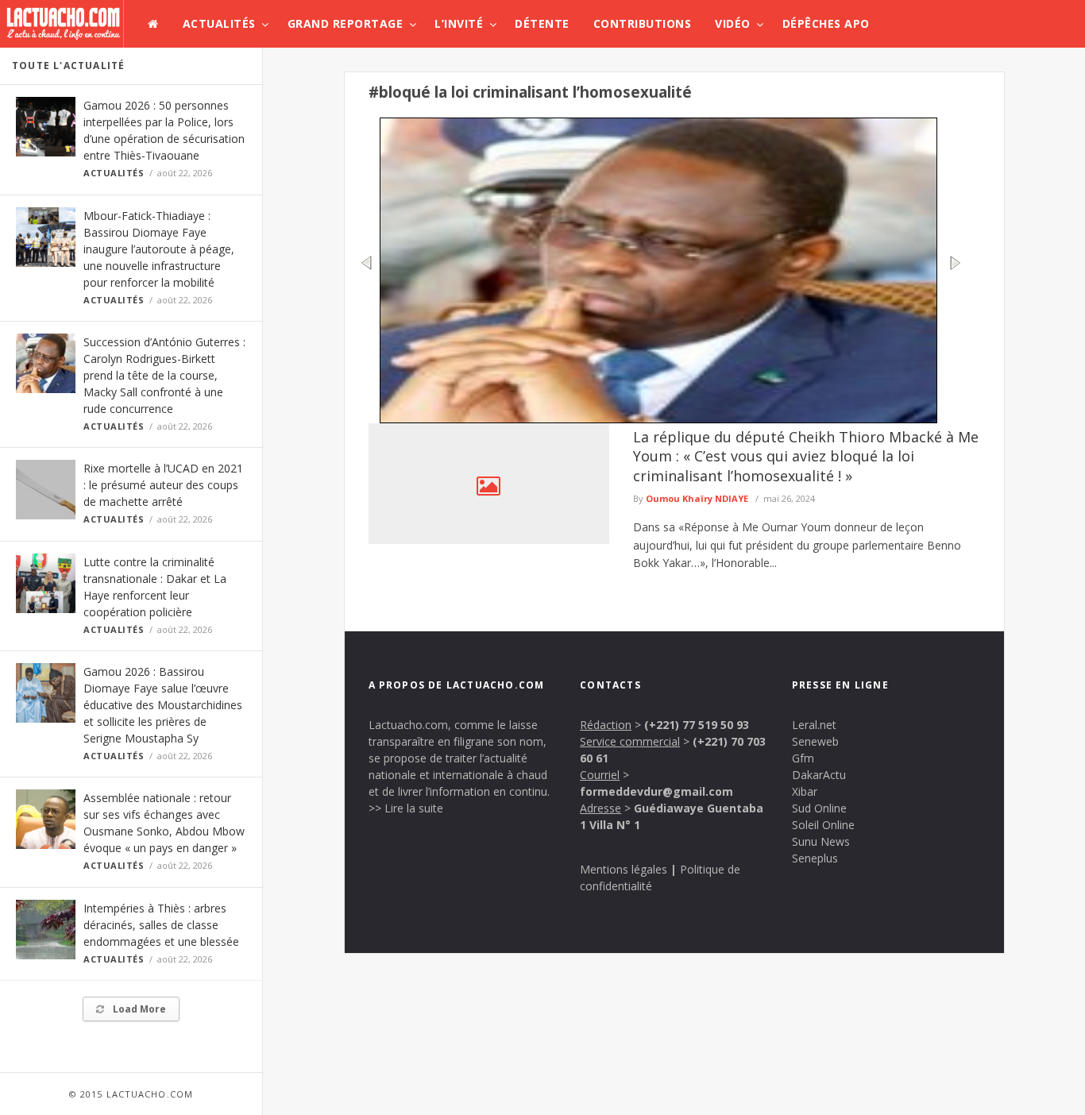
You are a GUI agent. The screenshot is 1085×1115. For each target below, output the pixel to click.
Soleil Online (823, 824)
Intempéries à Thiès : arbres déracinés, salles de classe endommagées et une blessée (161, 925)
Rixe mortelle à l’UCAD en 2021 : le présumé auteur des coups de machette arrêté (163, 485)
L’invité (458, 23)
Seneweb (815, 741)
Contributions (642, 23)
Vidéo (733, 23)
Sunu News (821, 841)
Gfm (803, 758)
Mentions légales (623, 869)
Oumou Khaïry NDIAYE (697, 498)
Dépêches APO (826, 23)
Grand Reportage (345, 23)
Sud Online (819, 808)
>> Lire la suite (406, 808)
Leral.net (814, 724)
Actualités (219, 23)
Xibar (804, 791)
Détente (542, 23)
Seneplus (815, 858)
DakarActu (819, 774)
